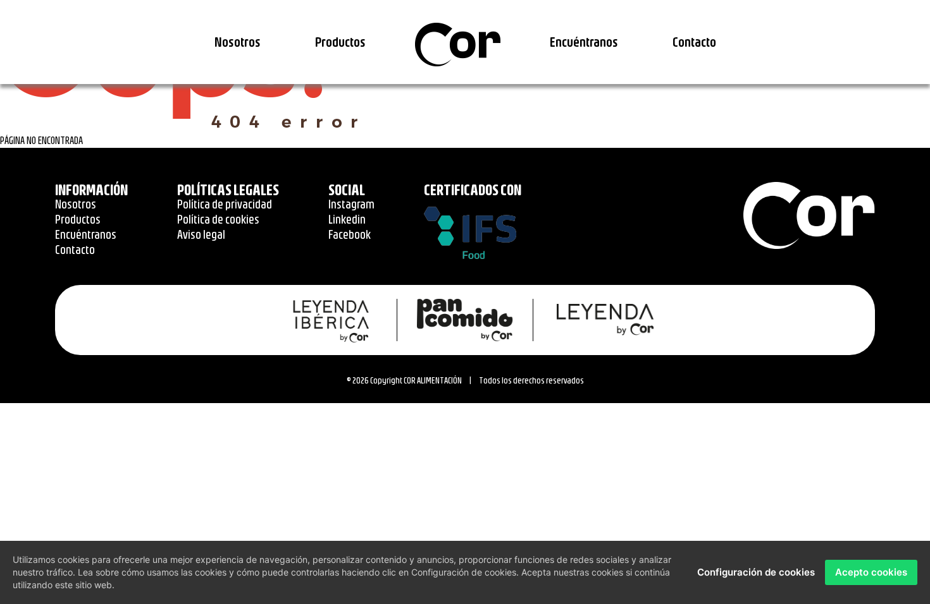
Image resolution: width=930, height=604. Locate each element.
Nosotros (237, 41)
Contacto (694, 41)
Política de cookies (218, 219)
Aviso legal (201, 234)
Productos (340, 41)
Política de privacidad (224, 203)
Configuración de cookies (756, 572)
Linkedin (347, 219)
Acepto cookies (871, 572)
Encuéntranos (584, 41)
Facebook (349, 234)
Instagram (351, 203)
